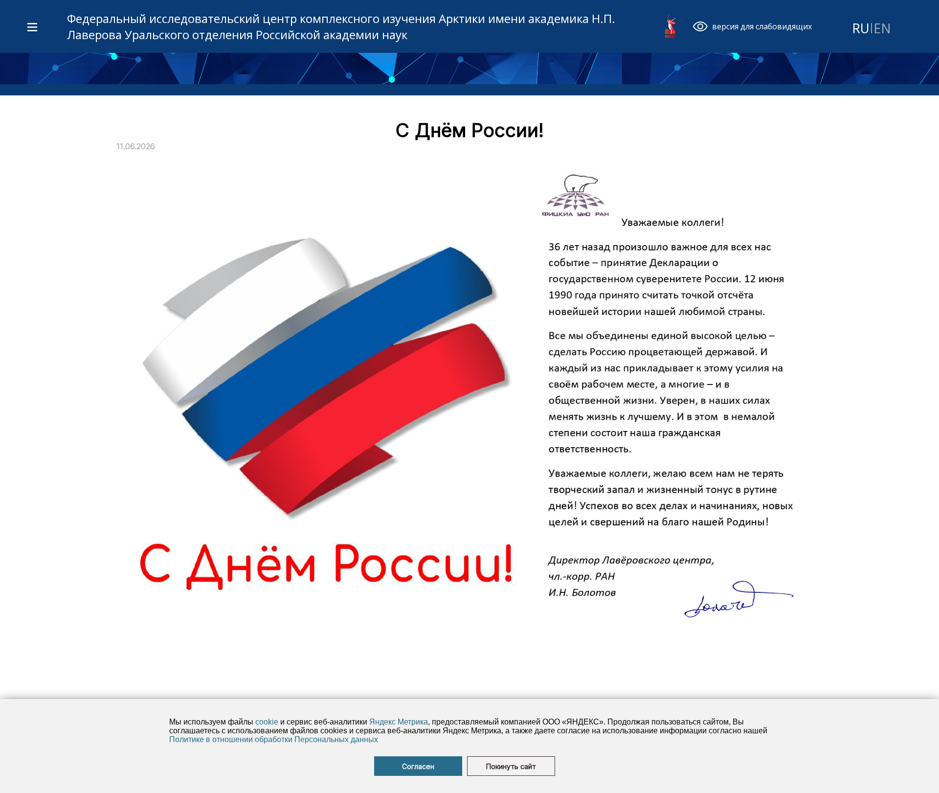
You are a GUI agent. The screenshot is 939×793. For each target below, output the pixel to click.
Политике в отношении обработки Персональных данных (273, 739)
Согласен (418, 766)
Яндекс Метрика (398, 722)
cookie (266, 722)
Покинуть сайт (511, 766)
